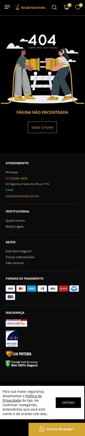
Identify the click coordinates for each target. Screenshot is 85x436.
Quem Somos (15, 220)
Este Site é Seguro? (19, 251)
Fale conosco (15, 263)
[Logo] (30, 9)
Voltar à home (42, 127)
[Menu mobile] (54, 8)
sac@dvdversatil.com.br (22, 196)
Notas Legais (15, 226)
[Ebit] (43, 339)
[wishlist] (78, 9)
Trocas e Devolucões (20, 257)
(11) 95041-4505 (16, 178)
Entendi (68, 403)
